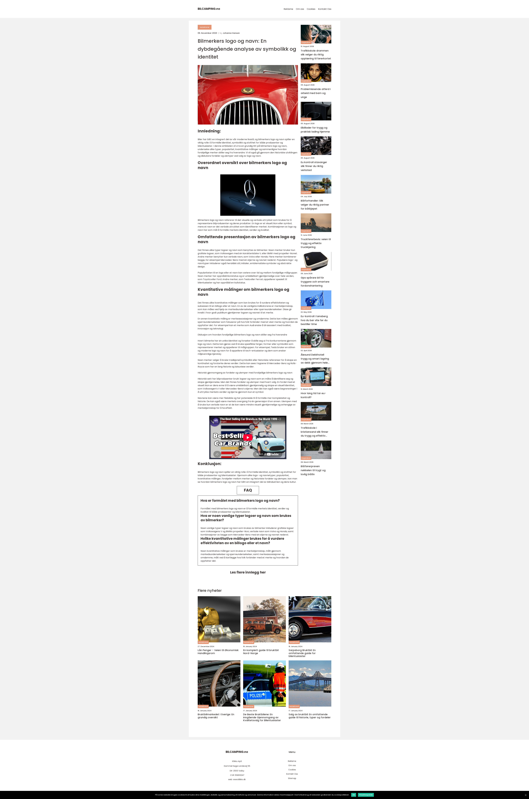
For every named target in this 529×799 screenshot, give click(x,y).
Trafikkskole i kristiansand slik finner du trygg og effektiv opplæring (314, 432)
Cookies (311, 9)
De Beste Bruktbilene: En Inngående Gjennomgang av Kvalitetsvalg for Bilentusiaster (262, 717)
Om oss (300, 9)
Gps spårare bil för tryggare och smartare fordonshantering (315, 281)
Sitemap (292, 778)
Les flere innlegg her (248, 572)
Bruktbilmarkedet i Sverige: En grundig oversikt (216, 716)
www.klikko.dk (239, 779)
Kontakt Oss (324, 9)
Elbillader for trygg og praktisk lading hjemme (315, 129)
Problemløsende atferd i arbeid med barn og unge (316, 93)
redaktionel (204, 27)
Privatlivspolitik (366, 795)
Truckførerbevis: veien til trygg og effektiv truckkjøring (316, 243)
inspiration (306, 42)
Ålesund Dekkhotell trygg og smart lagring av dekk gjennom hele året (315, 359)
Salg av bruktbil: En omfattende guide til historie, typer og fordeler (310, 716)
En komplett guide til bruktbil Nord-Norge (261, 652)
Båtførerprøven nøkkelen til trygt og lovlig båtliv (313, 470)
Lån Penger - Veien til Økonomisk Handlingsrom (218, 652)
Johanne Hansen (231, 33)
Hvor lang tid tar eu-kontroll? (313, 395)
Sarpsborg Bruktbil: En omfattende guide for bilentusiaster (302, 653)
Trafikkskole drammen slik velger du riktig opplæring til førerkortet (316, 54)
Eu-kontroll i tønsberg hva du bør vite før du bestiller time (314, 320)
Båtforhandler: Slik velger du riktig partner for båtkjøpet (315, 204)
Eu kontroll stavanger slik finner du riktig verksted (314, 166)
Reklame (288, 9)
